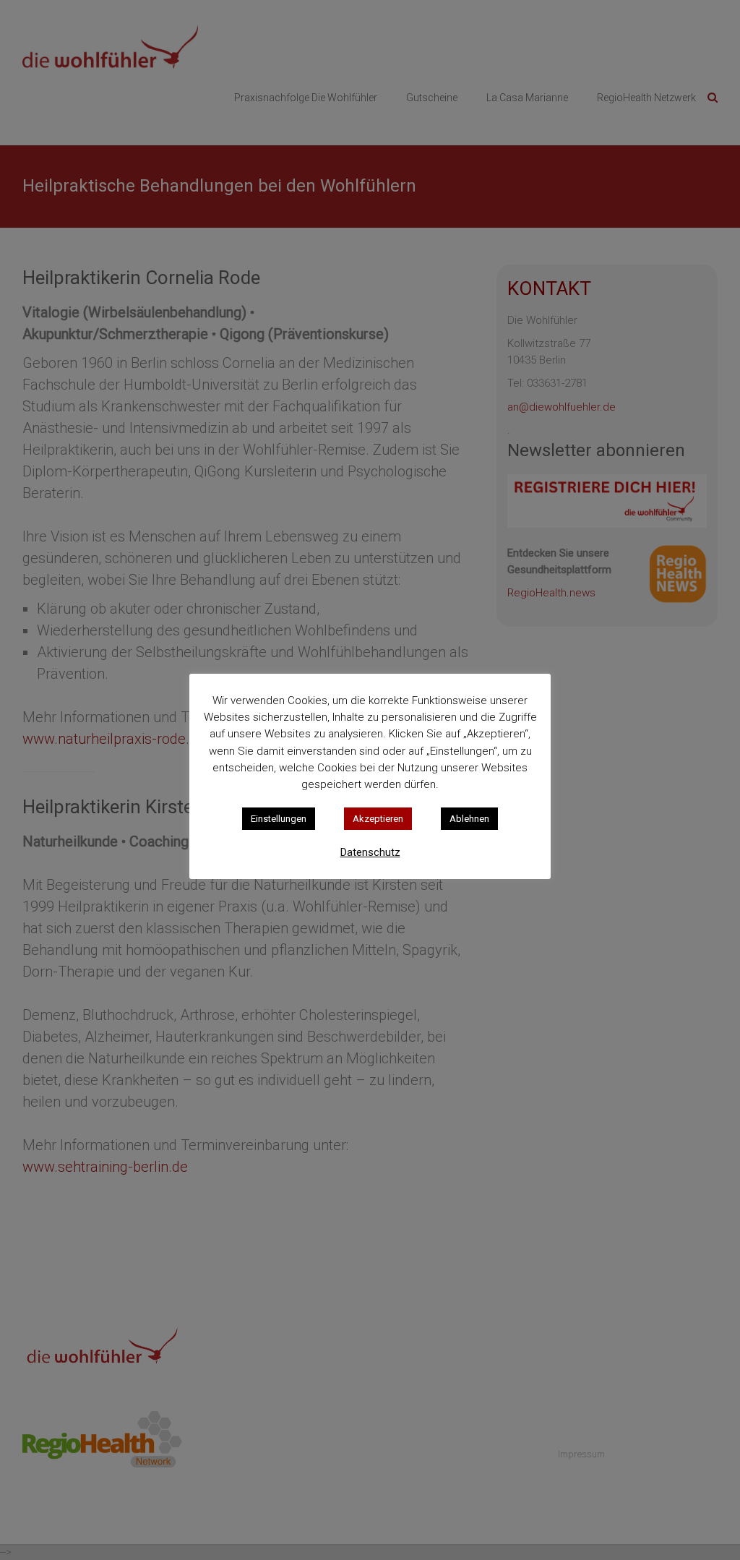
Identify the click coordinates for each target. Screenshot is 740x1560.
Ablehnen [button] (469, 818)
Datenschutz (370, 852)
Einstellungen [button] (278, 818)
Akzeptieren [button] (378, 818)
